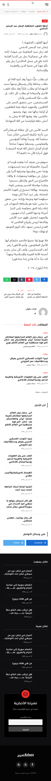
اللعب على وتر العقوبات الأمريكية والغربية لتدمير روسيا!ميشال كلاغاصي (26, 378)
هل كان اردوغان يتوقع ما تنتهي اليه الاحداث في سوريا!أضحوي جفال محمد (19, 504)
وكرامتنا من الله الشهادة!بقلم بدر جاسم (37, 295)
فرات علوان (33, 33)
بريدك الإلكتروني (25, 717)
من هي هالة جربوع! (22, 599)
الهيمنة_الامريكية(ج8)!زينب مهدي (18, 474)
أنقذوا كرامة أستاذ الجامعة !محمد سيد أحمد (18, 488)
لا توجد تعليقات (8, 33)
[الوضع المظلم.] (8, 4)
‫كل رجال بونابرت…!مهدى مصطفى (19, 519)
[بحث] (4, 4)
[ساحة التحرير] (25, 4)
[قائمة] (46, 4)
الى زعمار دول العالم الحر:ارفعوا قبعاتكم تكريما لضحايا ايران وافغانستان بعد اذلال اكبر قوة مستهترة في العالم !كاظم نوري (25, 340)
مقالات (45, 21)
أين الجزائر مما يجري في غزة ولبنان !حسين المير (14, 295)
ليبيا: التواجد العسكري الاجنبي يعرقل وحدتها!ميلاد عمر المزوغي (29, 359)
